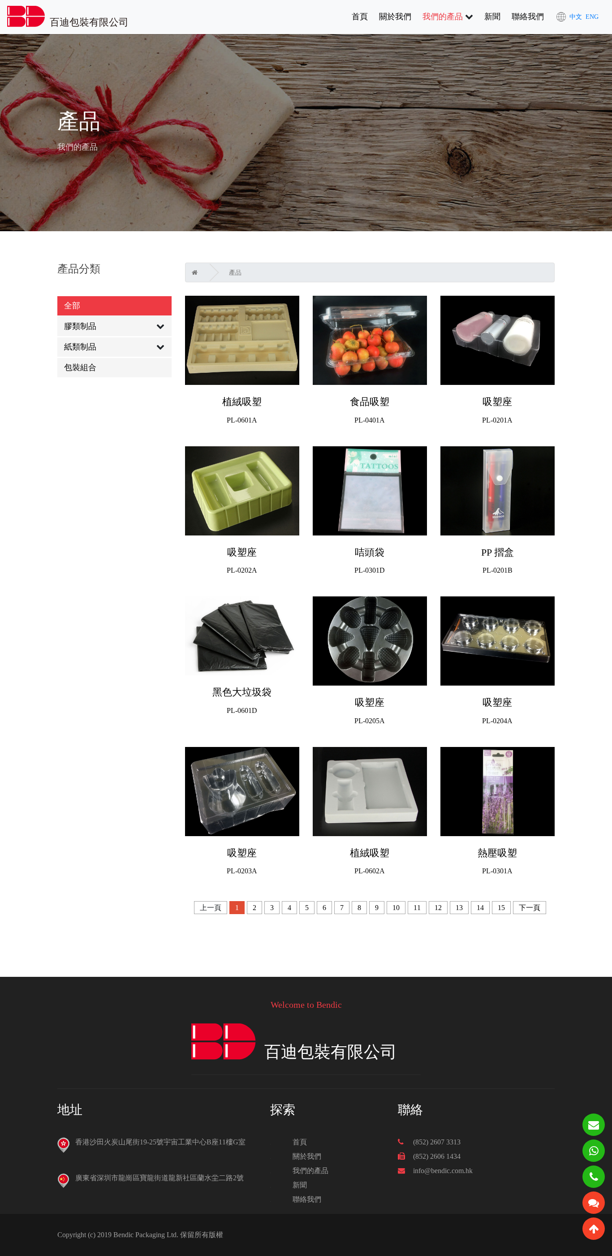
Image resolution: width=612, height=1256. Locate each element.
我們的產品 (442, 16)
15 (501, 907)
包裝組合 (80, 367)
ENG (592, 16)
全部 (72, 305)
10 (396, 907)
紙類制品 (80, 346)
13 (459, 907)
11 (417, 907)
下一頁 (529, 907)
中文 (575, 16)
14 (480, 907)
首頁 (360, 16)
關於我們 (395, 16)
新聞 (492, 16)
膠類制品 (80, 326)
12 (438, 907)
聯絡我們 (528, 16)
